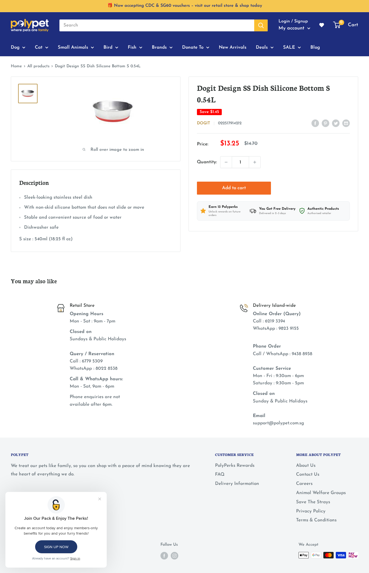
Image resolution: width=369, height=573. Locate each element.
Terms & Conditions (316, 520)
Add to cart (234, 188)
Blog (315, 47)
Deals (262, 47)
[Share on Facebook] (315, 123)
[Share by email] (346, 123)
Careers (304, 483)
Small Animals (73, 47)
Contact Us (307, 474)
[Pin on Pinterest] (325, 123)
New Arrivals (232, 47)
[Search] (261, 25)
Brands (159, 47)
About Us (306, 465)
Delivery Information (237, 483)
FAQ (219, 474)
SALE (289, 47)
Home (16, 66)
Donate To (192, 47)
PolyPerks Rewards (234, 465)
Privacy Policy (311, 511)
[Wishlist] (322, 25)
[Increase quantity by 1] (254, 162)
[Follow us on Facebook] (164, 555)
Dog (15, 47)
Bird (107, 47)
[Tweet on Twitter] (336, 123)
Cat (38, 47)
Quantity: (207, 162)
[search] (156, 25)
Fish (132, 47)
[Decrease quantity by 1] (226, 162)
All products (38, 66)
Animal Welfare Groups (321, 493)
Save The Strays (313, 502)
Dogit (203, 123)
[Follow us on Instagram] (174, 555)
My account (292, 28)
